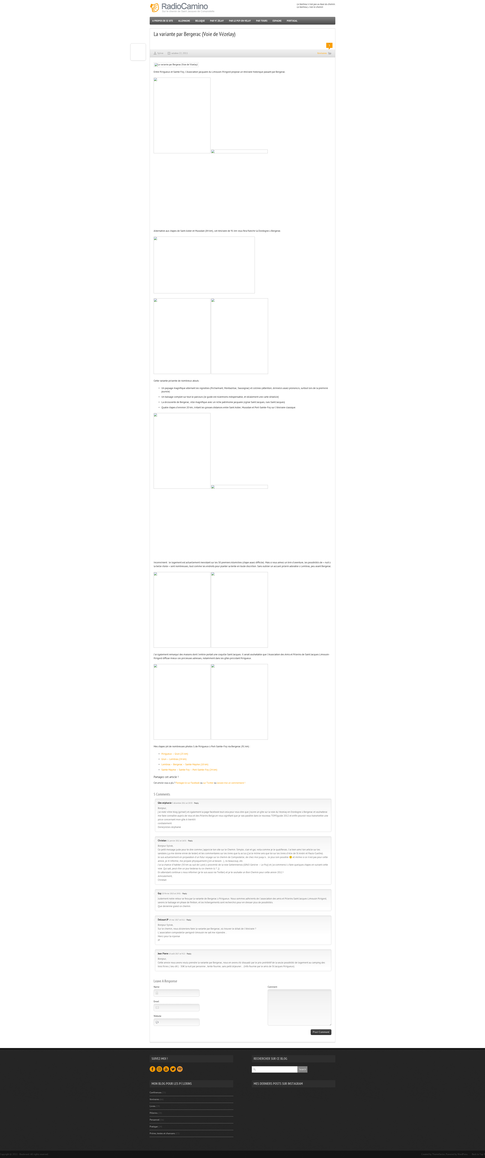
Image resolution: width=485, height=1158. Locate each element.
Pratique (154, 1126)
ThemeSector (438, 1154)
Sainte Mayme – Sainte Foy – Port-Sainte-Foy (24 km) (189, 769)
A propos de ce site (162, 20)
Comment (272, 987)
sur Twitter (208, 783)
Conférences (155, 1092)
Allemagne (184, 20)
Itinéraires (322, 53)
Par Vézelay (217, 20)
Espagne (277, 20)
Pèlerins (153, 1113)
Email (156, 1001)
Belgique (200, 20)
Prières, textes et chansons (162, 1133)
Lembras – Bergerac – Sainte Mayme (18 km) (184, 764)
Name (156, 987)
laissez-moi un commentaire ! (231, 783)
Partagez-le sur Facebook (188, 783)
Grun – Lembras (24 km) (174, 759)
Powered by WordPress (457, 1154)
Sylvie (160, 53)
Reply (196, 803)
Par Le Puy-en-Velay (240, 20)
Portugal (292, 20)
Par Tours (261, 20)
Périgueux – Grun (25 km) (174, 753)
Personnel (155, 1119)
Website (157, 1016)
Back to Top (477, 1154)
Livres (152, 1106)
